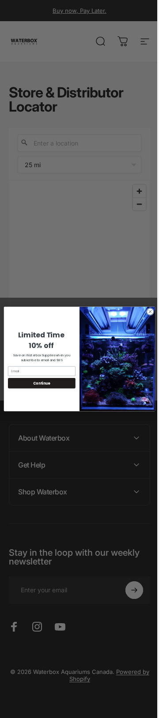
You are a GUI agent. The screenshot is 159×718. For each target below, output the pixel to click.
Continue (38, 383)
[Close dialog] (147, 311)
